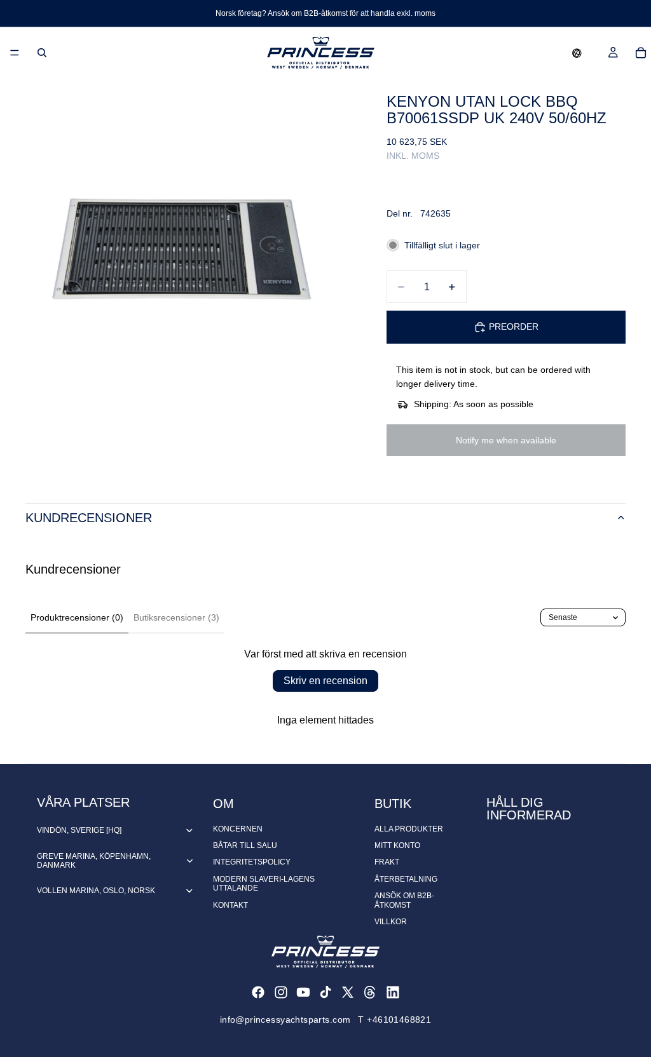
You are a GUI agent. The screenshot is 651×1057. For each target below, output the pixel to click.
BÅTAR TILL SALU (245, 845)
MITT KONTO (397, 845)
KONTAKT (230, 905)
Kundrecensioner (88, 518)
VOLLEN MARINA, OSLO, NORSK (96, 890)
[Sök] (42, 53)
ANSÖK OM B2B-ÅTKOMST (404, 900)
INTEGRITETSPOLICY (252, 862)
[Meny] (14, 52)
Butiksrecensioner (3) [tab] (176, 617)
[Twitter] (347, 992)
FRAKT (386, 862)
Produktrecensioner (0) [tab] (77, 617)
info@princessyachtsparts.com (285, 1019)
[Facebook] (258, 992)
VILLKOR (390, 921)
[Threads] (370, 992)
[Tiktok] (325, 992)
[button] (577, 53)
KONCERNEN (238, 829)
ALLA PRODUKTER (408, 829)
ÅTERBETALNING (405, 879)
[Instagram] (281, 992)
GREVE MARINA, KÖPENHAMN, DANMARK (94, 861)
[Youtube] (303, 992)
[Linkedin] (393, 992)
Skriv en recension (325, 680)
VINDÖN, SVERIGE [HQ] (79, 830)
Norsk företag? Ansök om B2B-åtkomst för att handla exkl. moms (325, 13)
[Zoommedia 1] (190, 243)
